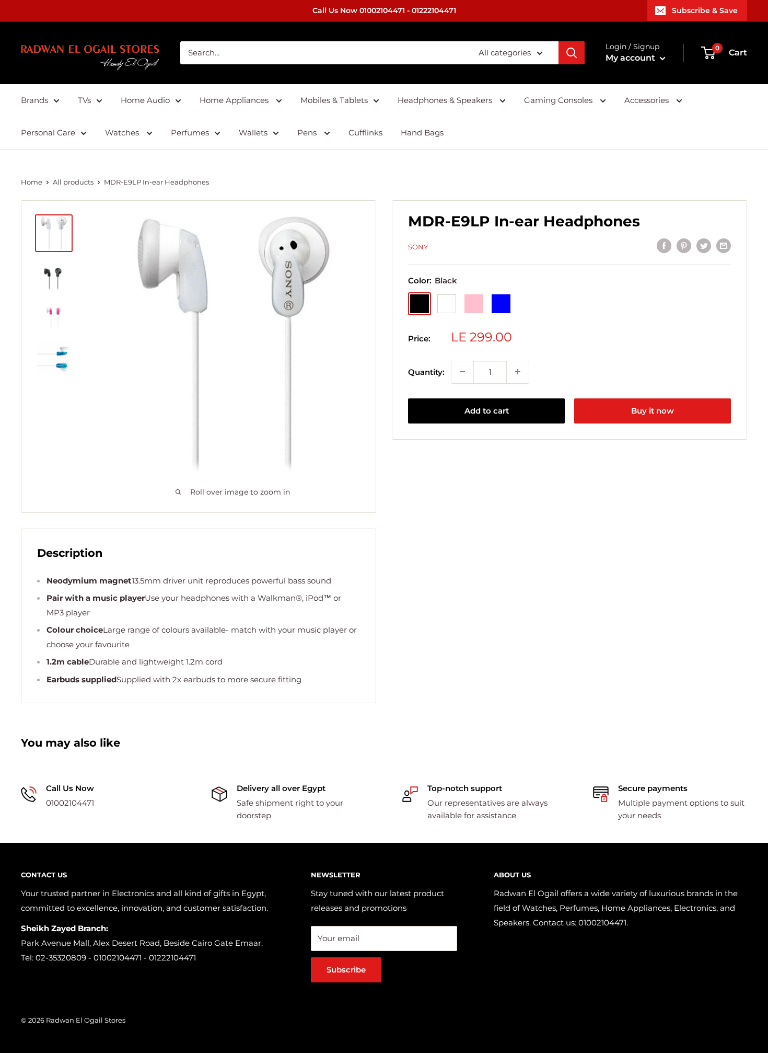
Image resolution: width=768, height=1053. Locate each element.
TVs (84, 100)
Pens (308, 133)
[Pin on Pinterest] (684, 245)
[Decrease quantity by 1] (462, 372)
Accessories (647, 100)
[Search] (571, 52)
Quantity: (426, 371)
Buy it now (652, 410)
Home (31, 182)
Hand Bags (422, 133)
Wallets (253, 133)
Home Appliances (235, 100)
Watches (123, 133)
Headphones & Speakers (446, 100)
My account (631, 58)
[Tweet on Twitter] (703, 245)
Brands (34, 100)
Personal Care (48, 133)
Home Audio (145, 100)
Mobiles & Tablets (334, 100)
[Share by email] (723, 245)
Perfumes (190, 133)
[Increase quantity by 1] (518, 372)
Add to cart (486, 410)
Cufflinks (365, 133)
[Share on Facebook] (664, 245)
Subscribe (346, 970)
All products (73, 182)
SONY (418, 247)
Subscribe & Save (705, 10)
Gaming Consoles (559, 100)
